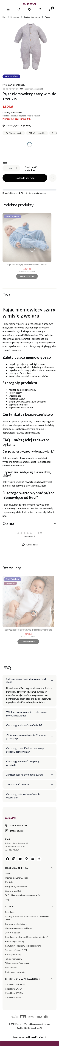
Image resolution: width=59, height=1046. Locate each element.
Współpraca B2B (13, 890)
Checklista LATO (13, 988)
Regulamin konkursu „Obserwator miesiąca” (26, 937)
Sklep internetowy (28, 1037)
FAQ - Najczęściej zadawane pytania (22, 895)
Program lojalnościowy (16, 886)
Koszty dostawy (13, 954)
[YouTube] (20, 858)
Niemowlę (15, 17)
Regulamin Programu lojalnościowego (23, 945)
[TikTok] (39, 858)
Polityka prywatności (15, 972)
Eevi (4, 17)
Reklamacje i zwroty (14, 941)
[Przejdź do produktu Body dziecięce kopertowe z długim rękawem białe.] (28, 601)
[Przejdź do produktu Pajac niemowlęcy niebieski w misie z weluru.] (27, 237)
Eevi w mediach (12, 932)
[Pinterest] (26, 858)
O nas (8, 873)
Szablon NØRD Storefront (28, 1028)
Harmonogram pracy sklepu (18, 928)
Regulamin (10, 912)
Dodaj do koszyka (24, 177)
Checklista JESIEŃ (14, 993)
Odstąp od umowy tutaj (16, 877)
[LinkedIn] (32, 858)
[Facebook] (7, 858)
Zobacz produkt (27, 276)
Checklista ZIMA (13, 997)
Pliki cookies (11, 967)
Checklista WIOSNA (15, 984)
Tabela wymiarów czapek (17, 963)
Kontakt (9, 882)
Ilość (5, 162)
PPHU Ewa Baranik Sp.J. (14, 85)
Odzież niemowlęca (32, 17)
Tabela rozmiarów (13, 958)
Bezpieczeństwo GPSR (16, 950)
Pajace (47, 17)
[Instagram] (13, 858)
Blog (7, 899)
